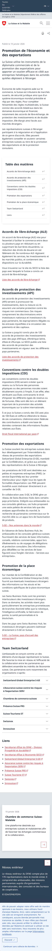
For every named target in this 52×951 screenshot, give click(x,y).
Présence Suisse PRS (15, 770)
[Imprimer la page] (43, 33)
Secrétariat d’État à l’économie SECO (23, 754)
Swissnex (9, 779)
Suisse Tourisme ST (14, 774)
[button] (47, 863)
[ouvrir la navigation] (48, 23)
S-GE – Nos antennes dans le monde (20, 525)
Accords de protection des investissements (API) (19, 179)
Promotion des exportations (19, 195)
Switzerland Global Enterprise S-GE (22, 758)
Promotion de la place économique (23, 202)
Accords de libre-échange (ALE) (21, 171)
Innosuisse (10, 783)
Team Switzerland (15, 208)
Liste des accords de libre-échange (19, 279)
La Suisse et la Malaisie (19, 23)
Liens (9, 215)
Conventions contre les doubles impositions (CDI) (21, 187)
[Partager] (48, 33)
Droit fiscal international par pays (19, 433)
